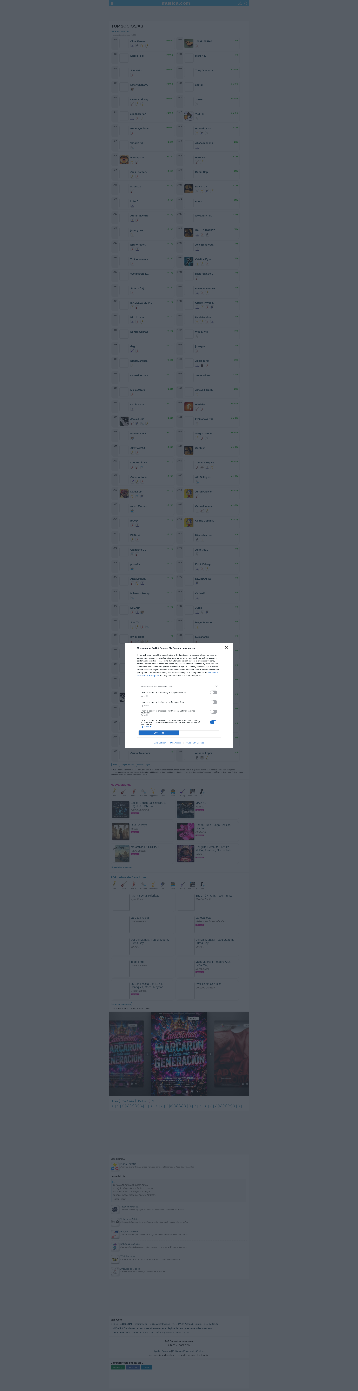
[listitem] (179, 686)
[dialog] (179, 695)
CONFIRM (159, 733)
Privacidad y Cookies (195, 743)
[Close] (227, 648)
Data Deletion (160, 743)
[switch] (213, 692)
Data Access (175, 743)
